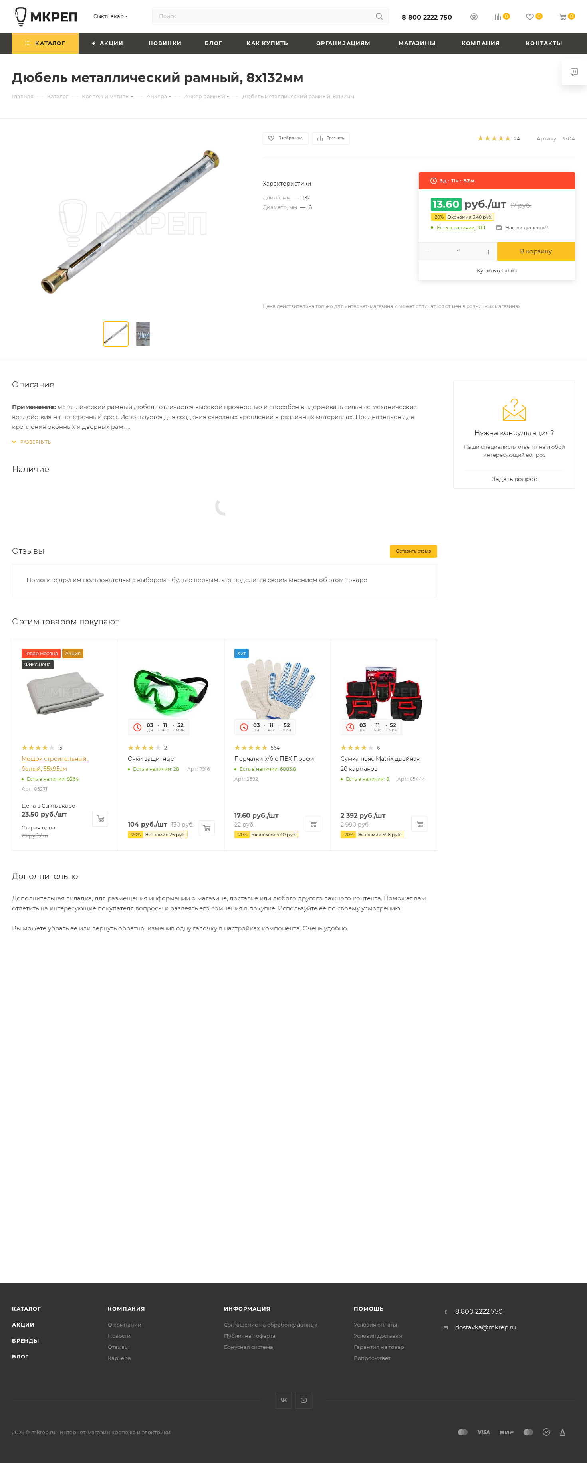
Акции (23, 1324)
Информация (247, 1308)
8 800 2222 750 (427, 17)
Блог (20, 1356)
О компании (124, 1324)
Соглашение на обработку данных (270, 1324)
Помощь (369, 1308)
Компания (126, 1308)
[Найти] (379, 16)
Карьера (119, 1358)
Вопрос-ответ (372, 1358)
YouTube (303, 1400)
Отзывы (118, 1347)
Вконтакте (283, 1400)
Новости (119, 1336)
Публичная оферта (250, 1336)
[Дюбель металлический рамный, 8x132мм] (130, 222)
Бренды (25, 1340)
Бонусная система (248, 1347)
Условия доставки (378, 1336)
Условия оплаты (375, 1324)
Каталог (26, 1308)
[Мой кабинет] (474, 18)
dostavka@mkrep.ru (485, 1327)
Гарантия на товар (379, 1347)
